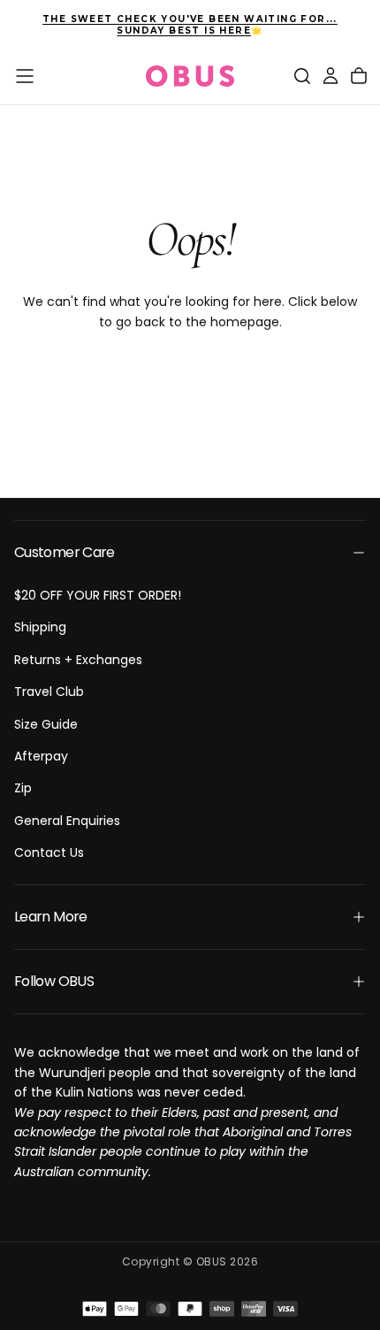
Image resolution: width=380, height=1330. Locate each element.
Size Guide (46, 724)
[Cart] (358, 76)
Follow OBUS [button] (54, 981)
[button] (24, 76)
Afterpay (41, 756)
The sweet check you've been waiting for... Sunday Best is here (190, 24)
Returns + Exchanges (78, 660)
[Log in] (330, 76)
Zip (23, 788)
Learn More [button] (50, 916)
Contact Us (49, 852)
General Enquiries (67, 820)
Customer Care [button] (64, 552)
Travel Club (49, 691)
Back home (190, 379)
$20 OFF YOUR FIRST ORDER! (97, 595)
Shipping (40, 627)
